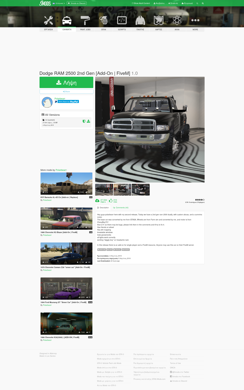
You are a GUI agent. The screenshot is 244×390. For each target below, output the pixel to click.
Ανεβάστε (160, 3)
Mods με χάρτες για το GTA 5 (110, 381)
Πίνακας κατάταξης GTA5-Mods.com (149, 379)
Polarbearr (60, 98)
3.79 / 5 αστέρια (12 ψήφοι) (195, 202)
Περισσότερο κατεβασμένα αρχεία (150, 367)
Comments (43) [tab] (121, 207)
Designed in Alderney (48, 353)
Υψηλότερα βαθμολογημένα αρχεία (146, 373)
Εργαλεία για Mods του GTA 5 (110, 354)
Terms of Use (175, 363)
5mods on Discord (179, 381)
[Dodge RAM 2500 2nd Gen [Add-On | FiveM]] (150, 130)
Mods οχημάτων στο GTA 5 (108, 358)
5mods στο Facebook (181, 376)
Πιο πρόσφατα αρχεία (144, 354)
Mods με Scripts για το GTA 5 (109, 372)
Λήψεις (103, 202)
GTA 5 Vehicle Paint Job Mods (109, 363)
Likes (115, 202)
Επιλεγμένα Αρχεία (143, 358)
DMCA (172, 367)
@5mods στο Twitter (180, 372)
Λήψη (69, 82)
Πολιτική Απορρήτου (179, 358)
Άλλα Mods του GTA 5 (106, 385)
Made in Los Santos (48, 356)
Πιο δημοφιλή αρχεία (143, 363)
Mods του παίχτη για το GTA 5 (110, 376)
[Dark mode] (197, 3)
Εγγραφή (188, 3)
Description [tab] (104, 207)
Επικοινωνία (175, 354)
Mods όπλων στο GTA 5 (107, 367)
